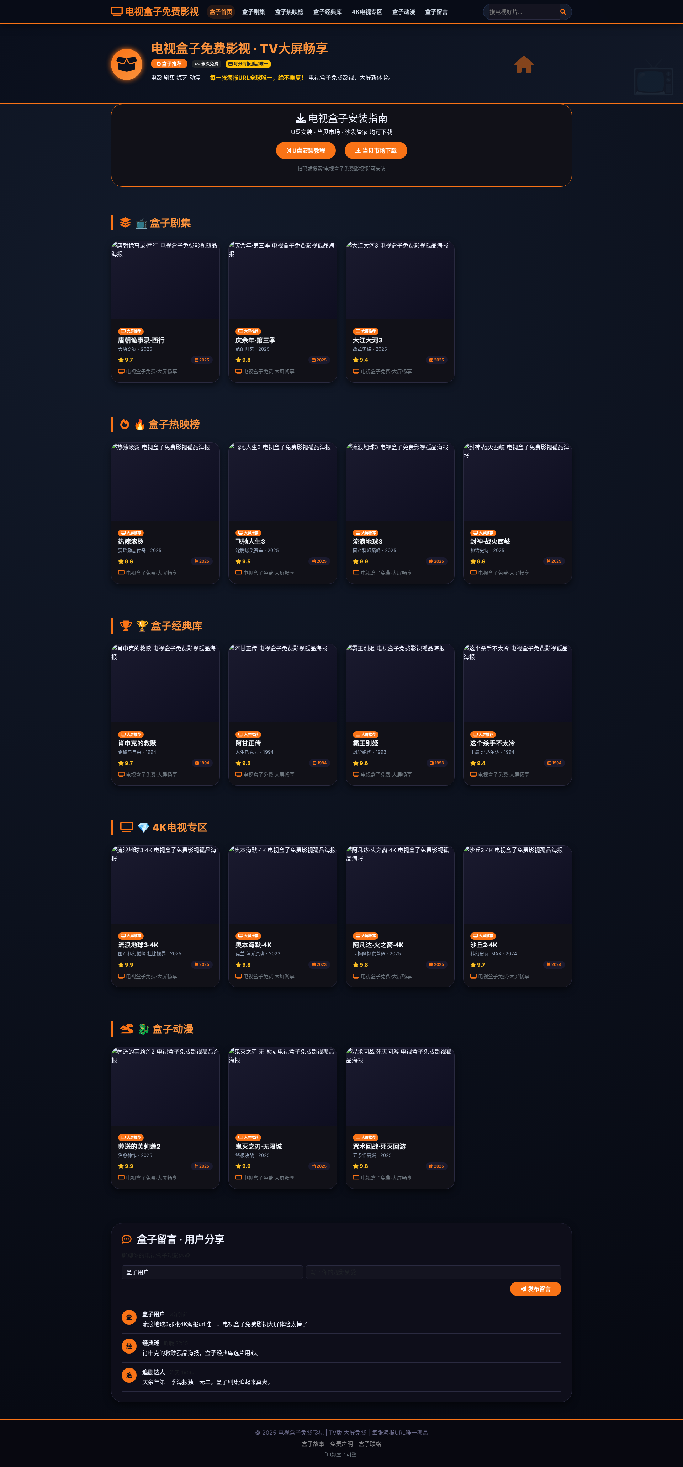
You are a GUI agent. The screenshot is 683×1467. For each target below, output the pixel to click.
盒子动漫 (403, 11)
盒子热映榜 (289, 11)
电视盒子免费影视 (161, 11)
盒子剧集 (253, 11)
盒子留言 (436, 11)
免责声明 (341, 1443)
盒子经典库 (327, 11)
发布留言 (538, 1288)
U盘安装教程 (308, 150)
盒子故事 (313, 1443)
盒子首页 (221, 11)
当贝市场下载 (379, 150)
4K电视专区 (367, 11)
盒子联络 (370, 1443)
